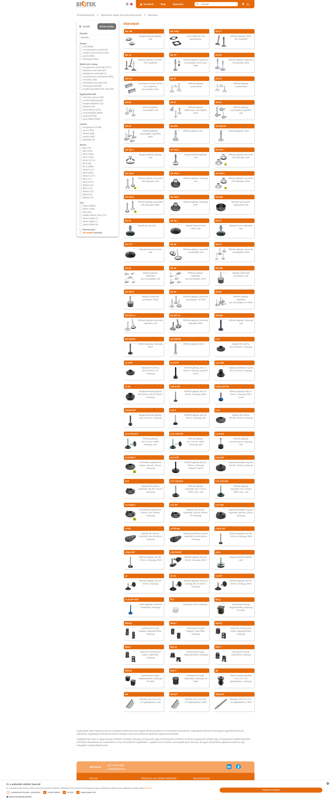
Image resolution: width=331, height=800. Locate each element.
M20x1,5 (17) (89, 175)
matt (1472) (88, 130)
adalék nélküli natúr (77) (94, 215)
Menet (83, 144)
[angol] (131, 4)
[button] (79, 796)
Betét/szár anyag (88, 64)
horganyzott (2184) (92, 127)
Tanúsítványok (201, 778)
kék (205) (87, 212)
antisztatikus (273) (92, 109)
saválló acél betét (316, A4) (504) (98, 89)
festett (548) (89, 136)
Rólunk (93, 778)
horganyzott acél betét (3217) (97, 67)
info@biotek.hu (117, 769)
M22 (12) (87, 178)
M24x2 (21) (88, 185)
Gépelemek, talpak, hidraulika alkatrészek (121, 15)
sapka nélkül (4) (90, 224)
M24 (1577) (88, 182)
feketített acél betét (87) (94, 70)
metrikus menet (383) (93, 97)
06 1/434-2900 (116, 765)
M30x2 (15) (88, 197)
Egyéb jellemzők (88, 94)
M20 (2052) (88, 172)
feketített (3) (89, 139)
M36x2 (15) (88, 191)
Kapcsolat (178, 4)
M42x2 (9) (87, 194)
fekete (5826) (89, 205)
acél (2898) (88, 46)
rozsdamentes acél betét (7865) (98, 76)
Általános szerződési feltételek (159, 778)
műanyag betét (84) (92, 85)
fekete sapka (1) (90, 218)
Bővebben (148, 788)
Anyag (83, 43)
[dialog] (165, 790)
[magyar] (127, 4)
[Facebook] (238, 767)
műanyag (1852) (90, 59)
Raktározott (89, 229)
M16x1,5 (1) (88, 169)
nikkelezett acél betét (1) (95, 73)
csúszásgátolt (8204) (93, 112)
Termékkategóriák (86, 15)
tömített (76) (89, 106)
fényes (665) (89, 133)
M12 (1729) (88, 157)
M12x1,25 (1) (89, 160)
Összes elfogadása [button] (271, 790)
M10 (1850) (88, 154)
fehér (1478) (89, 208)
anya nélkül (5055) (91, 118)
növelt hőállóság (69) (93, 100)
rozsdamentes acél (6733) (95, 49)
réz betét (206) (90, 79)
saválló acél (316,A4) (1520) (96, 52)
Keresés (84, 33)
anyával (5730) (90, 115)
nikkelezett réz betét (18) (95, 82)
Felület (83, 124)
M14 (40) (87, 163)
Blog (163, 4)
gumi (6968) (88, 55)
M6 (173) (87, 147)
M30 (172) (87, 188)
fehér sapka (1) (90, 221)
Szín (82, 202)
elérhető (92, 232)
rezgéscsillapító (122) (93, 103)
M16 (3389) (88, 166)
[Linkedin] (230, 767)
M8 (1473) (87, 151)
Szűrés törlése (107, 26)
